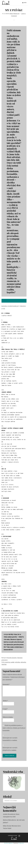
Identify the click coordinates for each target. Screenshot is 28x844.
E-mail (5, 709)
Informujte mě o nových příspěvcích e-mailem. (10, 749)
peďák (12, 662)
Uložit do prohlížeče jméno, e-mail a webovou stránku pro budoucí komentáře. (14, 727)
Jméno (5, 701)
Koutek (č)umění (12, 657)
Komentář (6, 684)
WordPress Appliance (8, 843)
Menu (25, 2)
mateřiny (7, 662)
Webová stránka (8, 717)
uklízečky (23, 662)
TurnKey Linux (21, 843)
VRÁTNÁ (3, 664)
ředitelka (17, 662)
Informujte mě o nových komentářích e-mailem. (10, 739)
